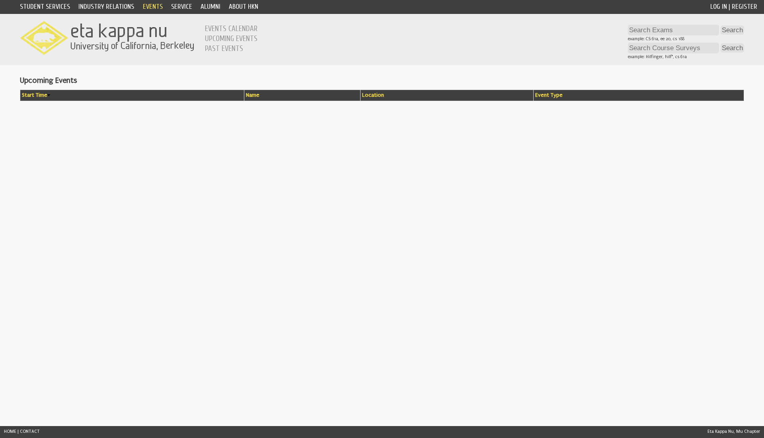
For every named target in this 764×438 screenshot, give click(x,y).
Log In (718, 6)
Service (181, 6)
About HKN (243, 6)
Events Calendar (231, 28)
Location (373, 95)
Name (252, 95)
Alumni (210, 6)
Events (153, 6)
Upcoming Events (231, 38)
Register (744, 6)
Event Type (549, 95)
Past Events (224, 48)
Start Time (34, 95)
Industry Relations (106, 6)
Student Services (45, 6)
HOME (10, 431)
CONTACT (30, 431)
